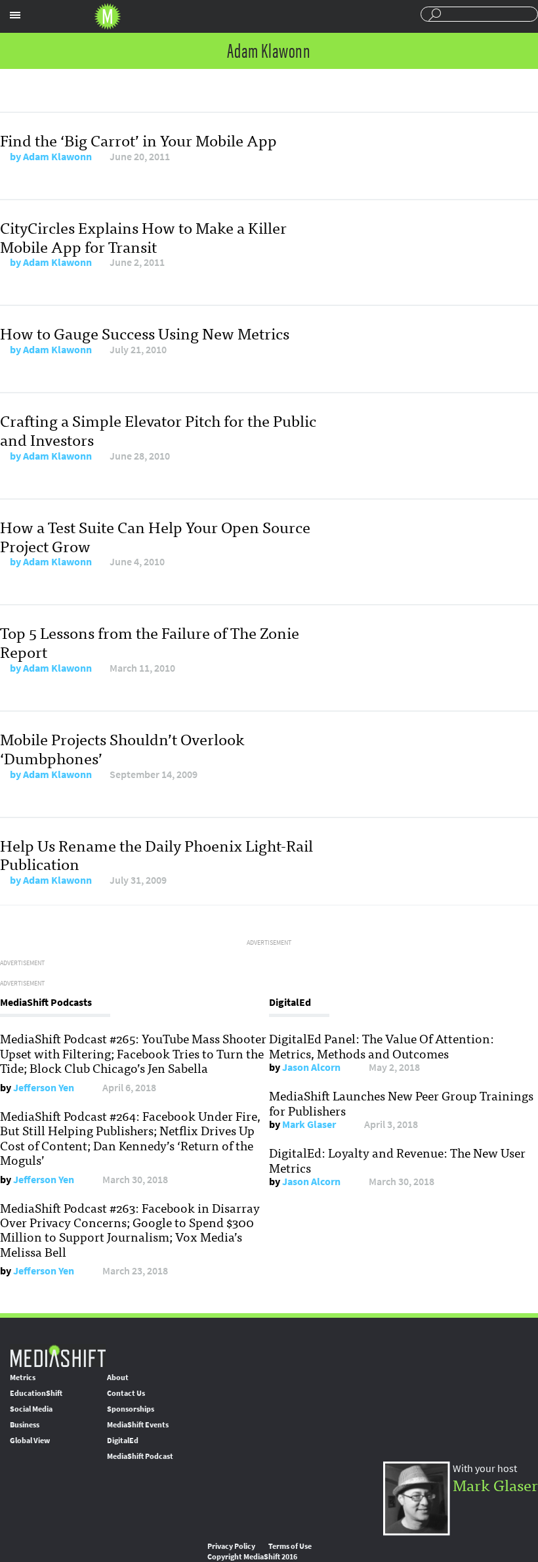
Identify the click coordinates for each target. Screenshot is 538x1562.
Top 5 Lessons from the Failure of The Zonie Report (149, 641)
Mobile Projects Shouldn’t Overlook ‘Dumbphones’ (122, 748)
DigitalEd (122, 1440)
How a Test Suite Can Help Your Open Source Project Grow (155, 535)
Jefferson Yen (43, 1088)
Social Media (31, 1409)
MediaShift (58, 1355)
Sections (15, 15)
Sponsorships (130, 1409)
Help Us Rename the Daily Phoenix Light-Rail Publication (156, 854)
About (118, 1377)
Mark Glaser (309, 1124)
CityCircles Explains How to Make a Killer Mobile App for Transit (143, 236)
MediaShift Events (138, 1425)
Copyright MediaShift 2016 (252, 1556)
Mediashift (107, 16)
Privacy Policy (231, 1546)
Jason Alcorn (311, 1067)
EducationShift (36, 1393)
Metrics (22, 1377)
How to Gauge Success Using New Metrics (144, 332)
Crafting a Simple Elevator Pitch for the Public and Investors (158, 429)
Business (24, 1425)
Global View (30, 1440)
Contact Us (126, 1393)
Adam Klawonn (57, 156)
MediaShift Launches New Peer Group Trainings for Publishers (401, 1102)
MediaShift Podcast (140, 1456)
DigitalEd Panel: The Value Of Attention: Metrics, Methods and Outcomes (381, 1045)
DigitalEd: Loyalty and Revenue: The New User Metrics (397, 1159)
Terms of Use (290, 1546)
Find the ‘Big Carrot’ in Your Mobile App (138, 139)
